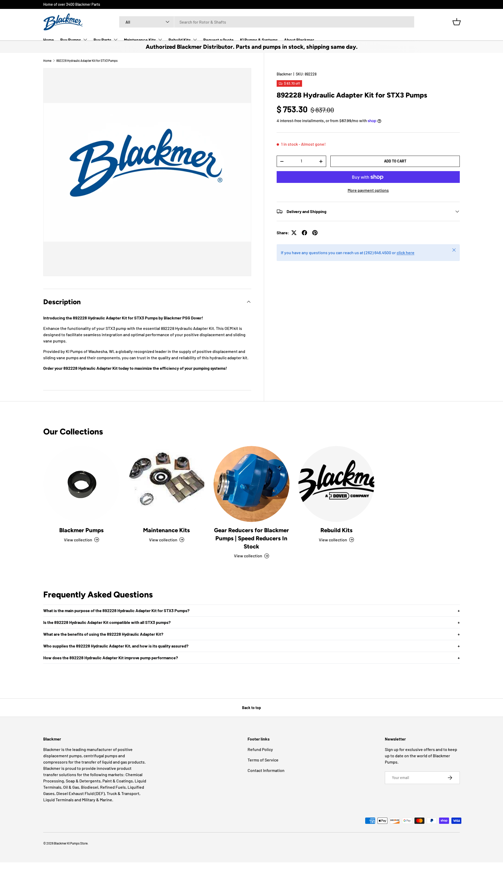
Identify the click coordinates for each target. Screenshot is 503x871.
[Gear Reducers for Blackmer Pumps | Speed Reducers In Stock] (251, 484)
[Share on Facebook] (304, 232)
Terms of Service (263, 759)
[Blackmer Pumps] (81, 484)
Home (48, 39)
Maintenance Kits (140, 39)
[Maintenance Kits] (166, 484)
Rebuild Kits (179, 39)
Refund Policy (260, 749)
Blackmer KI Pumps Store (71, 843)
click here (405, 252)
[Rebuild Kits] (336, 484)
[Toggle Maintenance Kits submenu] (160, 39)
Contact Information (266, 770)
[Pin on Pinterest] (315, 232)
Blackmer (284, 74)
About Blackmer (299, 39)
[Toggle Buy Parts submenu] (115, 39)
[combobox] (266, 22)
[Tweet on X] (294, 232)
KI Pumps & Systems (259, 39)
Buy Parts (102, 39)
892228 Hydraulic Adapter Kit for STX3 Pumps (87, 60)
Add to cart (395, 161)
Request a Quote (218, 39)
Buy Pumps (70, 39)
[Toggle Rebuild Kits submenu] (195, 39)
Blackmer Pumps (81, 530)
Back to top (251, 707)
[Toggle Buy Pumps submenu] (85, 39)
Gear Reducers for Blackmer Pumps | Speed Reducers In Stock (251, 538)
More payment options (368, 190)
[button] (456, 22)
